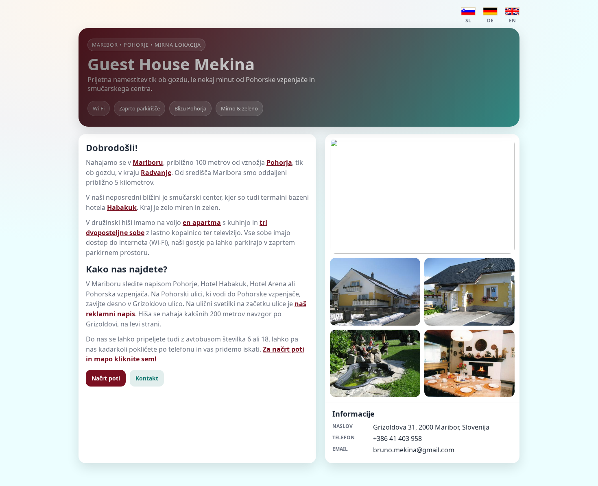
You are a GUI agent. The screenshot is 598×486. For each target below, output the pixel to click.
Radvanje (156, 172)
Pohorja (279, 162)
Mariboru (148, 162)
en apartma (202, 222)
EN (512, 20)
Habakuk (122, 207)
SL (468, 20)
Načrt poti (106, 378)
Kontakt (146, 378)
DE (490, 20)
